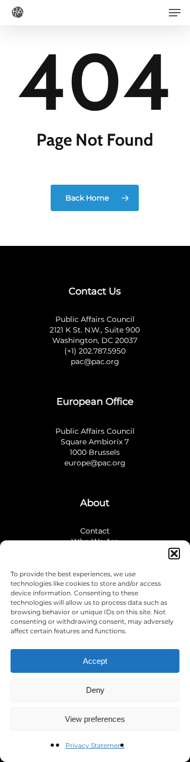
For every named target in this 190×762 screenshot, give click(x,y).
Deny (95, 689)
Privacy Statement (95, 745)
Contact (95, 531)
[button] (174, 553)
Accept (95, 660)
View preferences (95, 719)
